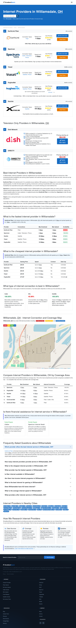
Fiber (27, 38)
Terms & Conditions (10, 574)
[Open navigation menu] (71, 2)
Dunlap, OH (65, 509)
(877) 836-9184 (63, 106)
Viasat (5, 239)
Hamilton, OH (22, 506)
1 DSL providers (49, 321)
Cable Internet (6, 589)
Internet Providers (7, 582)
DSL (9, 325)
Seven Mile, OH (15, 506)
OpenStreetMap (51, 368)
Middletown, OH (36, 508)
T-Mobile (41, 596)
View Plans (62, 39)
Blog (4, 611)
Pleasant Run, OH (32, 509)
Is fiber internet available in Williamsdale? (20, 474)
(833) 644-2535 (63, 88)
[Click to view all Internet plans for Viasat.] (13, 73)
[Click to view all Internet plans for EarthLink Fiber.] (13, 37)
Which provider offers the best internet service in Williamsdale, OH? (29, 447)
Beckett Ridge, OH (8, 508)
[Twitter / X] (43, 623)
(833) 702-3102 (62, 161)
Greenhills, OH (59, 509)
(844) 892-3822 (62, 141)
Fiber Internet (6, 585)
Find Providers (50, 557)
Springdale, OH (24, 509)
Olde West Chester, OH (46, 508)
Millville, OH (50, 506)
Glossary (5, 616)
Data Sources (6, 618)
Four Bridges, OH (7, 509)
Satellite (25, 74)
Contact (41, 616)
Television (29, 55)
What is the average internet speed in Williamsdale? (23, 491)
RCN (40, 599)
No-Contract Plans (7, 599)
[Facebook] (40, 623)
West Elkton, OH (63, 508)
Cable (23, 55)
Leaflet (42, 368)
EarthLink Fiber (8, 230)
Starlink (6, 236)
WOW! (40, 601)
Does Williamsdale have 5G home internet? (20, 486)
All (15, 325)
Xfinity (40, 585)
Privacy (4, 574)
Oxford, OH (6, 511)
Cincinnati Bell (11, 399)
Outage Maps (6, 621)
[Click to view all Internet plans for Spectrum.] (13, 55)
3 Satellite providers (60, 321)
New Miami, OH (7, 506)
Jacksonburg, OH (36, 506)
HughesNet (7, 242)
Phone (27, 57)
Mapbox (69, 368)
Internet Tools (6, 614)
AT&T (40, 587)
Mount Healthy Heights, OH (48, 509)
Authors (41, 614)
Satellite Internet (6, 596)
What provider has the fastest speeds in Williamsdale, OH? (26, 470)
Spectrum (6, 233)
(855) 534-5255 (63, 53)
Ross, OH (39, 509)
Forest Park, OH (16, 509)
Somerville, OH (55, 508)
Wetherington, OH (16, 508)
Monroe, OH (64, 506)
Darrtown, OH (57, 506)
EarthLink (41, 582)
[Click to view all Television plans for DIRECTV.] (13, 159)
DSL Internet (5, 592)
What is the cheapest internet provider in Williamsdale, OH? (26, 466)
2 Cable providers (40, 321)
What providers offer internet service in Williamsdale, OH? (25, 495)
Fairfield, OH (44, 506)
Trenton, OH (29, 506)
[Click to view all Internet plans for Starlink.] (13, 108)
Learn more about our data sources (24, 548)
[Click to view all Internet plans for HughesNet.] (13, 88)
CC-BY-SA (61, 368)
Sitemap (5, 623)
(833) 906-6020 (63, 36)
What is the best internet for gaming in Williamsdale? (24, 482)
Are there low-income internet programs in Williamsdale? (25, 478)
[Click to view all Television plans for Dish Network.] (13, 139)
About (40, 611)
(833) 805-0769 (63, 71)
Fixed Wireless (6, 594)
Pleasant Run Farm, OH (27, 508)
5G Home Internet (7, 587)
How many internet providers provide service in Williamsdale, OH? (28, 462)
